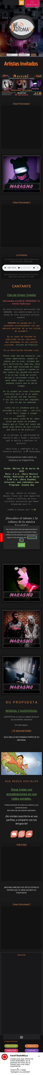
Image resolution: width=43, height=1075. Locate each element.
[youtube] (14, 834)
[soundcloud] (29, 834)
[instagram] (21, 834)
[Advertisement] (21, 127)
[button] (21, 763)
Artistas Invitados (21, 63)
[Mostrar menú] (21, 2)
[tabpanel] (21, 425)
